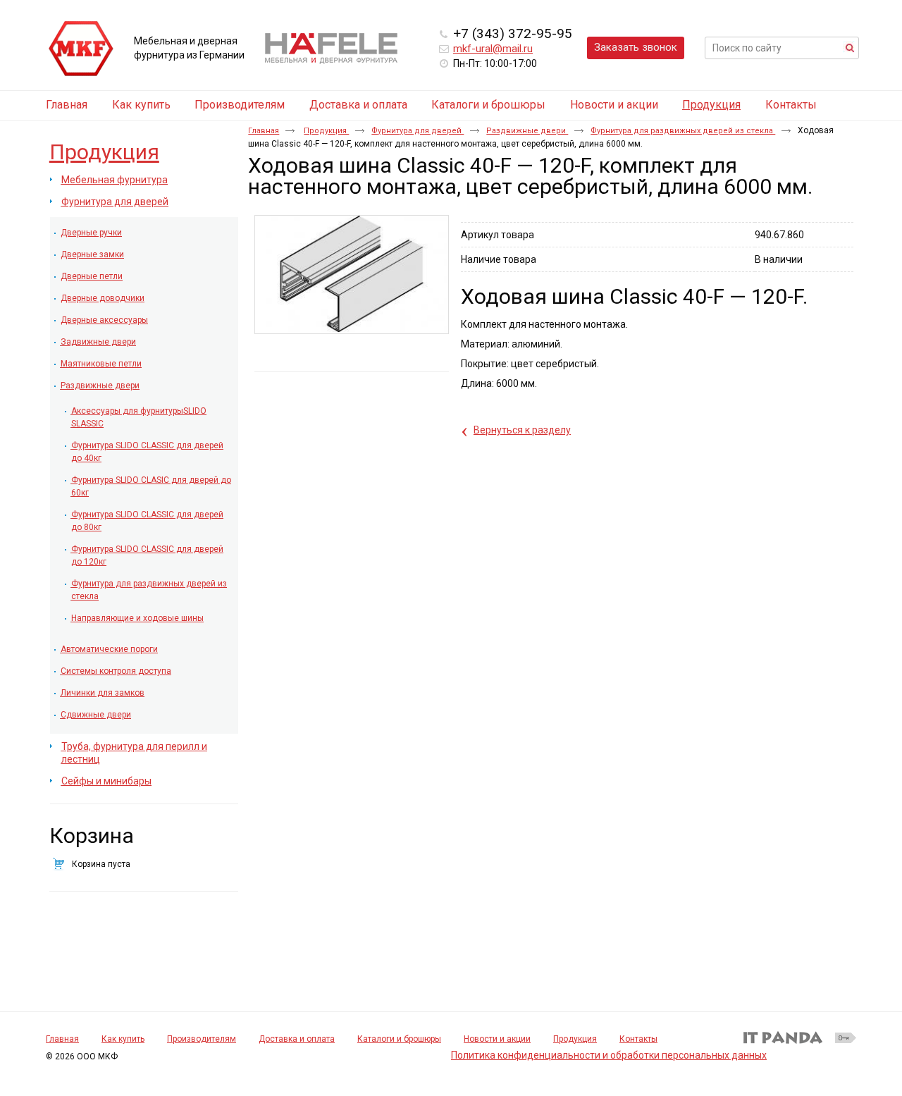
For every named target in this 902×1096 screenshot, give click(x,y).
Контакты (638, 1039)
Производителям (201, 1039)
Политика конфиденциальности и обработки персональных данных (609, 1055)
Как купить (122, 1039)
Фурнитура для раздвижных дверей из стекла (683, 130)
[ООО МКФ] (81, 49)
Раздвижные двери (527, 130)
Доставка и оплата (297, 1039)
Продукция (711, 104)
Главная (263, 130)
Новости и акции (497, 1039)
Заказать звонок (635, 47)
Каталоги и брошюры (399, 1039)
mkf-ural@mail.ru (493, 48)
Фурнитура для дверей (417, 130)
